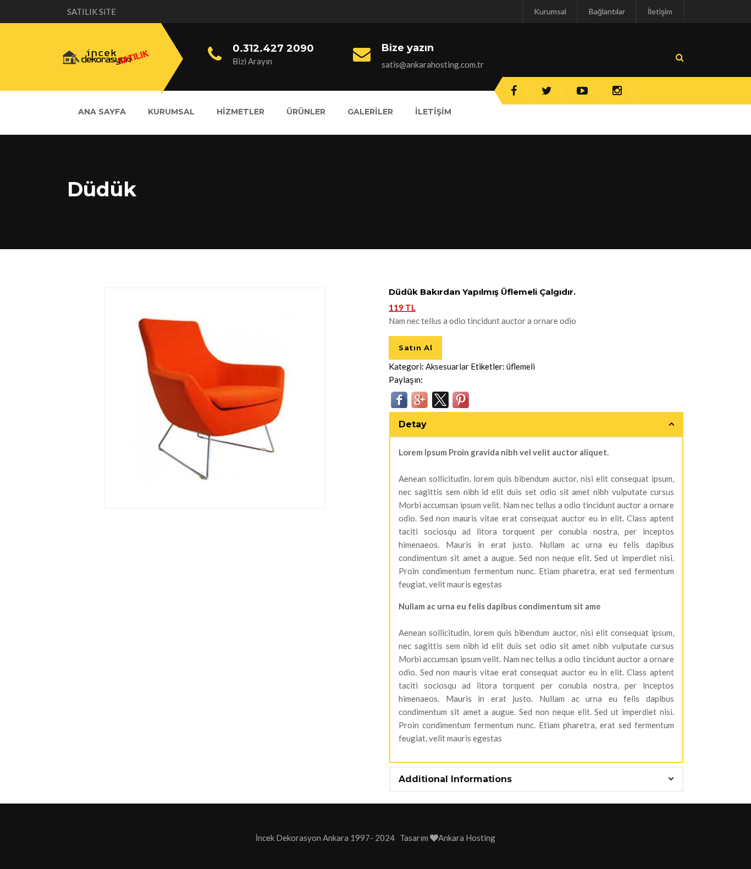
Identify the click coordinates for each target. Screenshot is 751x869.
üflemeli (520, 366)
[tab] (536, 424)
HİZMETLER (240, 112)
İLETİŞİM (433, 112)
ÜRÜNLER (305, 112)
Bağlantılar (607, 11)
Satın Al (415, 347)
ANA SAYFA (102, 112)
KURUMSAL (171, 112)
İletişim (660, 11)
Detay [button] (413, 424)
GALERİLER (370, 112)
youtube (582, 90)
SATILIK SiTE (91, 11)
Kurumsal (550, 11)
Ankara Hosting (466, 838)
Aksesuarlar (447, 366)
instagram (617, 90)
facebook (514, 90)
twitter (547, 90)
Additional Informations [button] (455, 779)
